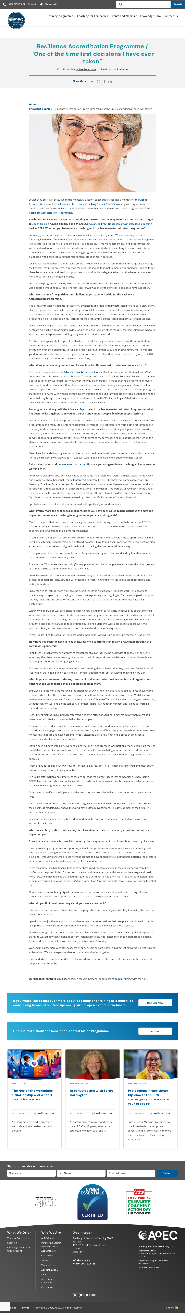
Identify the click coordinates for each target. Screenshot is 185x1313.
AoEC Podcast (48, 1250)
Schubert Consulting (74, 464)
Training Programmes (61, 16)
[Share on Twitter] (98, 81)
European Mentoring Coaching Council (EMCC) (87, 204)
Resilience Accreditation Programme (50, 212)
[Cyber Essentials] (92, 1219)
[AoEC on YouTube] (81, 1295)
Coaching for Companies (92, 16)
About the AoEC (49, 1269)
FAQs (44, 1274)
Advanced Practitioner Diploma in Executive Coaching (120, 223)
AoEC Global (47, 1238)
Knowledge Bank (150, 16)
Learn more (155, 1031)
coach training (40, 223)
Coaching (12, 1242)
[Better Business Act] (46, 1208)
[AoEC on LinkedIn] (87, 1295)
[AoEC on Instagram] (93, 1295)
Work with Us (48, 1264)
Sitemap (45, 1260)
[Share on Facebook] (105, 81)
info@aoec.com (81, 1260)
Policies (11, 1307)
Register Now (155, 1003)
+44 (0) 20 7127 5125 (16, 4)
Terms (25, 1307)
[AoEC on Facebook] (75, 1295)
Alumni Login (51, 4)
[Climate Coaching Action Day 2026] (139, 1215)
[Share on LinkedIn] (110, 81)
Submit (167, 1173)
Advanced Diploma (79, 409)
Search (178, 4)
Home (32, 104)
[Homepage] (16, 20)
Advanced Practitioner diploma (82, 372)
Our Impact (47, 1287)
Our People (47, 1255)
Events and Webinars (124, 16)
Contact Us (32, 4)
